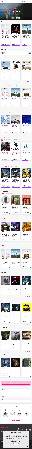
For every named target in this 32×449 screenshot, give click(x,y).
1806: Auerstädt (15, 207)
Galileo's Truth (4, 288)
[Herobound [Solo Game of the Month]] (26, 173)
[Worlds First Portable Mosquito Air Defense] (26, 65)
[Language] (23, 1)
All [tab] (1, 58)
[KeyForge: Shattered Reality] (26, 280)
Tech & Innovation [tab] (5, 58)
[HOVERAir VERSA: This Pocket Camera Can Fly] (5, 29)
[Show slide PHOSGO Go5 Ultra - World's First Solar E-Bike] (18, 18)
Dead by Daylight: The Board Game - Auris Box (15, 181)
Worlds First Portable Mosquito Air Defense (26, 74)
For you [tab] (2, 85)
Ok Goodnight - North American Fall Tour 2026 (15, 127)
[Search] (21, 1)
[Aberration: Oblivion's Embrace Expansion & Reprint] (5, 173)
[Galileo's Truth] (5, 280)
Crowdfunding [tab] (10, 85)
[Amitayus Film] (26, 226)
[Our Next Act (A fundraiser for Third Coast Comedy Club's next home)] (5, 119)
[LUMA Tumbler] (5, 200)
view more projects (28, 81)
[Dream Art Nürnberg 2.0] (16, 146)
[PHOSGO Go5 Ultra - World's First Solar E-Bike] (26, 29)
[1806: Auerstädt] (16, 200)
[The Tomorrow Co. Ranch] (5, 146)
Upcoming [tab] (5, 85)
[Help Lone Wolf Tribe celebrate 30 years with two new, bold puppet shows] (5, 226)
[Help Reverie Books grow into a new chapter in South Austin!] (26, 146)
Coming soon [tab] (3, 220)
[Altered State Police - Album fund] (26, 119)
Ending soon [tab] (18, 85)
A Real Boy (25, 207)
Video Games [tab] (12, 166)
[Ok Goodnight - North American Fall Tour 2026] (16, 119)
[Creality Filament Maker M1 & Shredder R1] (5, 65)
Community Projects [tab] (16, 58)
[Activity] (25, 1)
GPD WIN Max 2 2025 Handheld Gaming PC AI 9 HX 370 (16, 74)
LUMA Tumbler (4, 207)
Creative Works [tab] (10, 58)
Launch (16, 384)
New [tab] (6, 220)
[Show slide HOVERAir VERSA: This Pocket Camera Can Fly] (14, 18)
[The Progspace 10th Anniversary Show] (16, 280)
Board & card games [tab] (4, 166)
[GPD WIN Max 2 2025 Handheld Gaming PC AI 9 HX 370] (16, 65)
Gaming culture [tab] (22, 58)
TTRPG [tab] (9, 166)
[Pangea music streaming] (16, 226)
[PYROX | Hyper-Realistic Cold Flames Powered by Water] (16, 29)
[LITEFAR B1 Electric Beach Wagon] (26, 92)
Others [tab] (16, 166)
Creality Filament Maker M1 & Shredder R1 (5, 74)
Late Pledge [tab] (14, 85)
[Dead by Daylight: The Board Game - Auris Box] (16, 173)
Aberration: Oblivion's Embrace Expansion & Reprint (5, 181)
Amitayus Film (25, 234)
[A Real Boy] (26, 200)
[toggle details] (10, 45)
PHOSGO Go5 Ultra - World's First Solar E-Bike (26, 37)
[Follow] (2, 204)
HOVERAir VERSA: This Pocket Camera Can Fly (5, 37)
